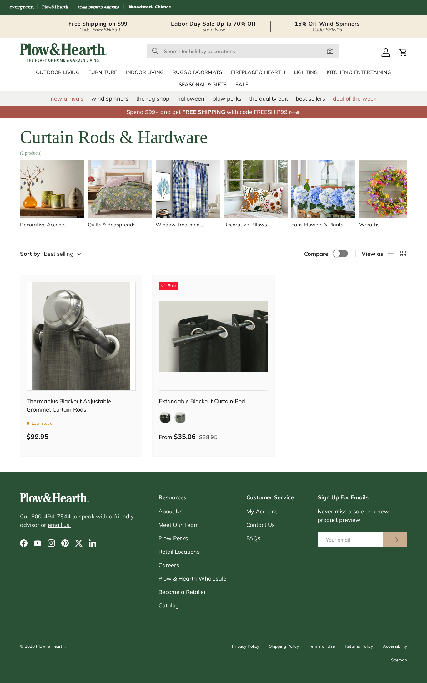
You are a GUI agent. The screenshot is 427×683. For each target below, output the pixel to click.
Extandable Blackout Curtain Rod (202, 401)
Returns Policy (359, 646)
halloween (190, 98)
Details (294, 113)
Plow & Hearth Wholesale (192, 578)
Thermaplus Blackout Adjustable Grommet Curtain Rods (69, 405)
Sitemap (399, 659)
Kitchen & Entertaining (359, 72)
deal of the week (354, 98)
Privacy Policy (245, 646)
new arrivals (67, 98)
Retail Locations (179, 551)
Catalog (168, 605)
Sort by (30, 253)
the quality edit (268, 98)
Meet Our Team (178, 524)
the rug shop (152, 98)
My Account (261, 511)
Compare (316, 253)
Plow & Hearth (50, 646)
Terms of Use (322, 646)
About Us (170, 511)
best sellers (310, 98)
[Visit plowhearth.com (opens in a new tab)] (55, 7)
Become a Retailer (182, 592)
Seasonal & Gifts (203, 84)
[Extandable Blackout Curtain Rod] (213, 336)
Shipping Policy (284, 646)
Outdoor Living (58, 72)
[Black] (165, 417)
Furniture (102, 72)
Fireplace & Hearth (258, 72)
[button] (403, 52)
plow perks (227, 98)
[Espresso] (180, 417)
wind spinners (109, 98)
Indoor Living (145, 72)
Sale (241, 84)
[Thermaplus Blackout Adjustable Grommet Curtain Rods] (81, 336)
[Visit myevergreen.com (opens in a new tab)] (21, 7)
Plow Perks (173, 538)
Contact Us (260, 524)
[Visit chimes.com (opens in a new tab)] (150, 7)
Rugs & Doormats (197, 72)
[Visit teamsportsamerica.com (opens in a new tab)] (98, 7)
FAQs (253, 538)
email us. (59, 524)
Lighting (306, 72)
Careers (168, 565)
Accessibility (395, 646)
